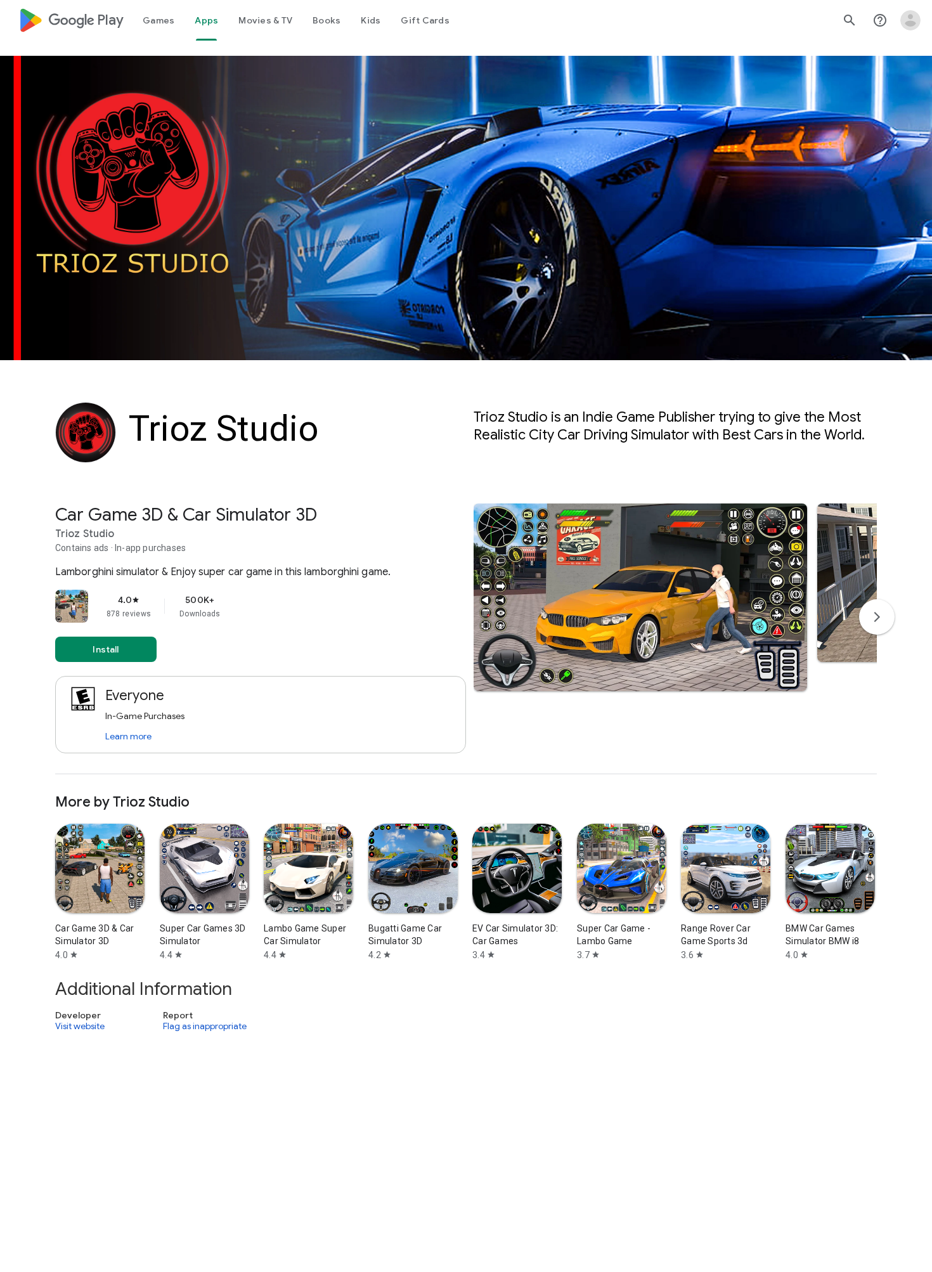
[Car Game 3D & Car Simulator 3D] (466, 638)
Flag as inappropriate (205, 1026)
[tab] (158, 20)
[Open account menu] (910, 20)
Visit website (80, 1026)
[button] (640, 597)
